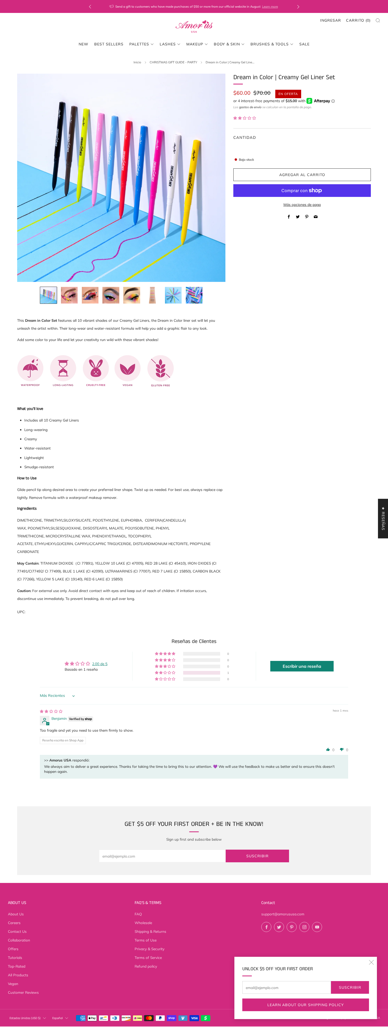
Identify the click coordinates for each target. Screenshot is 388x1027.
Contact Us (17, 931)
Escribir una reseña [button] (302, 666)
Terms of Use (146, 940)
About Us (16, 914)
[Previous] (90, 6)
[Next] (298, 6)
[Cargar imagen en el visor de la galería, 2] (69, 295)
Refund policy (146, 966)
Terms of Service (148, 957)
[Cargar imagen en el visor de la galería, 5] (131, 295)
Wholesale (143, 922)
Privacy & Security (149, 948)
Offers (13, 948)
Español (57, 1018)
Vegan (13, 983)
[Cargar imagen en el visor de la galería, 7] (173, 295)
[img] (51, 711)
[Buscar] (378, 20)
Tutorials (15, 957)
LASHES (168, 44)
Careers (14, 922)
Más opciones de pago (302, 204)
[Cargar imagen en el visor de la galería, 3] (90, 295)
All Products (18, 975)
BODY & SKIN (227, 44)
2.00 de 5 (99, 663)
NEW (83, 44)
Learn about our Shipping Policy (305, 1004)
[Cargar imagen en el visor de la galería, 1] (48, 295)
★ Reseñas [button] (383, 518)
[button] (244, 118)
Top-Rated (16, 966)
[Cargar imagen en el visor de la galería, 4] (110, 295)
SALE (304, 44)
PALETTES (139, 44)
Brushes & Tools (269, 44)
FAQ (138, 914)
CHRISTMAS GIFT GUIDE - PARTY (173, 62)
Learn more (292, 6)
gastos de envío (250, 107)
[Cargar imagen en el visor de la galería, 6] (152, 295)
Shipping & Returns (150, 931)
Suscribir (350, 987)
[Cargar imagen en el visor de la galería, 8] (194, 295)
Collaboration (19, 940)
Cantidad (244, 137)
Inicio (137, 62)
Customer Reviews (23, 992)
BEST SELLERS (109, 44)
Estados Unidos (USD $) (25, 1018)
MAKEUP (194, 44)
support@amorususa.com (282, 914)
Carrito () (358, 20)
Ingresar (330, 20)
